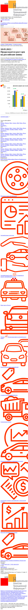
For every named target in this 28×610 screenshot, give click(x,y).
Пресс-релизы (11, 23)
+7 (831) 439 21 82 (5, 564)
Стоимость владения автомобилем (9, 599)
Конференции (4, 24)
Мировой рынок (15, 592)
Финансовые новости (20, 593)
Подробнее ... (4, 125)
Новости (6, 23)
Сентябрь (7, 129)
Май (18, 123)
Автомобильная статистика (14, 596)
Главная (2, 44)
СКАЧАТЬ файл (4, 116)
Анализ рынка (4, 596)
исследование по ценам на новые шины (14, 59)
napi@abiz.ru (4, 567)
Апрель (14, 123)
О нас (2, 23)
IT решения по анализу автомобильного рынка (14, 596)
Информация (4, 594)
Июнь (21, 123)
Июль (24, 123)
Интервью (24, 23)
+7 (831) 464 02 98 (14, 564)
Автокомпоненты (9, 590)
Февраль (7, 123)
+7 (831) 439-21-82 (5, 19)
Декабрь (21, 129)
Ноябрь (16, 129)
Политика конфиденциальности (8, 601)
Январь (2, 123)
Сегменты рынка (17, 44)
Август (2, 124)
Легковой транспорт (6, 592)
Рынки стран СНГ (10, 593)
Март (10, 123)
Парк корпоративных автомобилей (15, 598)
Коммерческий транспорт (20, 590)
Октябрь (12, 129)
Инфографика (18, 23)
